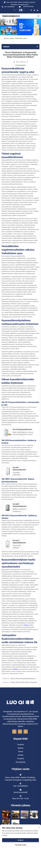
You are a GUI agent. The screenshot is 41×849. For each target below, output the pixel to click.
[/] (20, 702)
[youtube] (34, 10)
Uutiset (11, 38)
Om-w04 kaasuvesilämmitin (20, 447)
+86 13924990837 (9, 6)
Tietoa (20, 751)
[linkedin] (37, 10)
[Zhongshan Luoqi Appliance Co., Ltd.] (11, 16)
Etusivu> (6, 38)
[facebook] (31, 10)
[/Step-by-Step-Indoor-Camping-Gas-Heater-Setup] (6, 824)
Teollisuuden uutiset (21, 38)
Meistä (20, 748)
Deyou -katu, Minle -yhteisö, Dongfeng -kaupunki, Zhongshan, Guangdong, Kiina (20, 3)
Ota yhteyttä (20, 762)
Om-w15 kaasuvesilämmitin (16, 407)
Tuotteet (20, 744)
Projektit (20, 758)
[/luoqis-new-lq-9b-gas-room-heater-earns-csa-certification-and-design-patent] (6, 814)
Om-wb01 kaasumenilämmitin (12, 486)
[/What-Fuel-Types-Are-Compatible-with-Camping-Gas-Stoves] (15, 824)
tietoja (26, 625)
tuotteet (16, 669)
